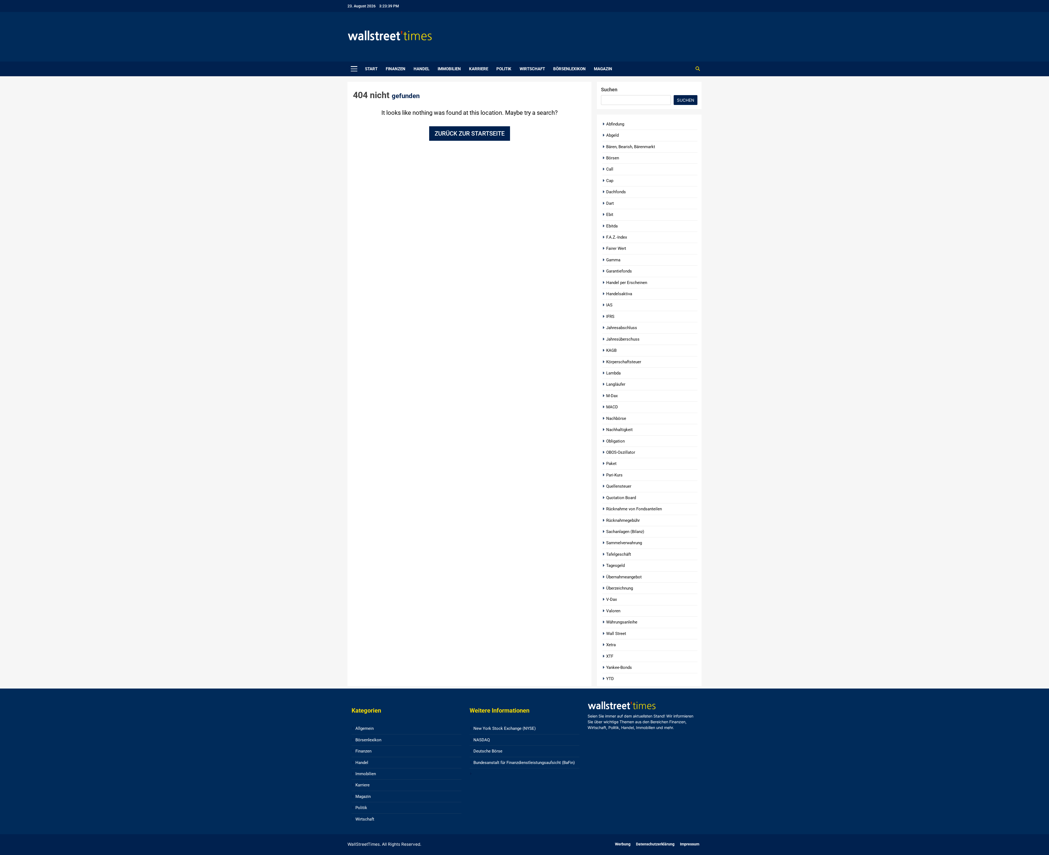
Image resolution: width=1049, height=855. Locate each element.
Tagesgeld (615, 565)
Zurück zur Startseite (470, 133)
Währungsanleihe (621, 622)
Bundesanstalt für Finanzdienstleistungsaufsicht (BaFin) (524, 762)
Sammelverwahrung (624, 542)
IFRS (610, 316)
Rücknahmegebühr (623, 520)
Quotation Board (621, 497)
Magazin (603, 68)
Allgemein (364, 728)
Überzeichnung (619, 588)
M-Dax (612, 395)
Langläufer (615, 384)
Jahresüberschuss (623, 339)
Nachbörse (616, 418)
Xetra (611, 644)
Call (609, 169)
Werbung (622, 844)
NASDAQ (481, 739)
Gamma (613, 259)
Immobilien (449, 68)
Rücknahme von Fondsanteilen (634, 508)
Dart (610, 203)
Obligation (615, 441)
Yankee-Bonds (619, 667)
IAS (609, 305)
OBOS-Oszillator (620, 452)
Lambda (613, 373)
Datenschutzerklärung (655, 844)
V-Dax (611, 599)
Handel (421, 68)
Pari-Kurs (614, 475)
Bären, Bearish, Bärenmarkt (630, 146)
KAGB (611, 350)
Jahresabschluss (621, 327)
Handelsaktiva (619, 293)
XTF (609, 656)
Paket (611, 463)
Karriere (478, 68)
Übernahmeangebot (624, 577)
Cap (609, 180)
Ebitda (612, 226)
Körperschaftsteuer (623, 361)
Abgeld (612, 135)
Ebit (609, 214)
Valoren (613, 610)
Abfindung (615, 124)
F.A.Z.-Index (616, 237)
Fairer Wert (616, 248)
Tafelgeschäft (618, 554)
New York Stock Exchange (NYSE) (504, 728)
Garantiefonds (619, 271)
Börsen (612, 158)
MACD (612, 407)
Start (371, 68)
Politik (503, 68)
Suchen (609, 89)
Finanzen (395, 68)
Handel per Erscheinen (626, 282)
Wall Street (616, 633)
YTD (610, 678)
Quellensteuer (618, 486)
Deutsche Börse (487, 751)
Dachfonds (616, 191)
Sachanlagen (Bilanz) (625, 531)
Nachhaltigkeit (619, 429)
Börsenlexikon (569, 68)
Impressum (689, 844)
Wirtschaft (532, 68)
